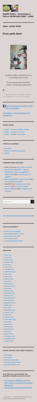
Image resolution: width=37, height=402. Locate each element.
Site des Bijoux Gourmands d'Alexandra (18, 388)
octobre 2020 (9, 300)
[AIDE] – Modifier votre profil (15, 134)
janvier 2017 (9, 334)
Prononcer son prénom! (13, 231)
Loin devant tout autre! (12, 236)
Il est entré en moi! (11, 238)
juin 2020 (8, 307)
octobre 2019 (9, 312)
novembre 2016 (10, 338)
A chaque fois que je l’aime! (14, 241)
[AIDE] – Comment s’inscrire (14, 132)
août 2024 (8, 274)
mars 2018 (8, 324)
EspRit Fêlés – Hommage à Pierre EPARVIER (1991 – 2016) (18, 15)
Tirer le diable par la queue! (14, 181)
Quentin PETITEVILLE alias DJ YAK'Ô (17, 179)
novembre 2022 (10, 286)
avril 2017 (8, 331)
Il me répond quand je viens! (14, 234)
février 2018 (9, 327)
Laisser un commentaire (23, 96)
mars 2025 (8, 267)
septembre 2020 (10, 303)
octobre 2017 (9, 329)
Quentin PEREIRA (10, 189)
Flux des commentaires (12, 362)
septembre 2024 (10, 272)
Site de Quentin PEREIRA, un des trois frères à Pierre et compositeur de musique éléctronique (19, 383)
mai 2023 (8, 281)
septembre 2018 (10, 319)
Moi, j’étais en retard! (24, 167)
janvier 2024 (9, 279)
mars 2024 (8, 276)
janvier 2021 (9, 295)
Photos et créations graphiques (15, 151)
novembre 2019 (10, 310)
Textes (7, 153)
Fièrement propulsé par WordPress (15, 398)
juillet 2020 (8, 305)
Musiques (8, 148)
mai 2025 (8, 264)
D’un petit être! (12, 33)
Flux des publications (12, 360)
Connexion (8, 357)
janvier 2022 (9, 291)
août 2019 (8, 315)
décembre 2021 (10, 293)
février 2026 (9, 260)
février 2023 (9, 283)
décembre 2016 (10, 336)
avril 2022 (8, 288)
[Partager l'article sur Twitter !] (5, 90)
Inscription (8, 355)
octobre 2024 (9, 269)
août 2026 (8, 255)
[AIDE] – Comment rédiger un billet (17, 129)
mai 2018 (8, 322)
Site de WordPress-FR (12, 364)
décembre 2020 (10, 298)
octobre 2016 (9, 341)
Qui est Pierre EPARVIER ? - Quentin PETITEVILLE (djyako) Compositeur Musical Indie (17, 172)
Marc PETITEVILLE (10, 94)
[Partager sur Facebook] (3, 90)
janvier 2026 (9, 262)
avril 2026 (8, 257)
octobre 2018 (9, 317)
